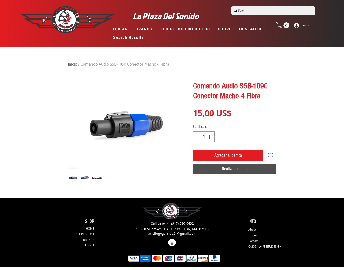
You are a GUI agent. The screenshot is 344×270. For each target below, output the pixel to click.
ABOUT (89, 245)
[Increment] (210, 137)
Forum (252, 235)
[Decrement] (198, 137)
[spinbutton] (204, 137)
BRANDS (88, 239)
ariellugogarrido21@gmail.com (172, 233)
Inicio (72, 64)
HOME (90, 228)
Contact (253, 241)
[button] (146, 29)
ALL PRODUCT (85, 234)
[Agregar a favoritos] (270, 155)
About (252, 229)
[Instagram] (172, 242)
